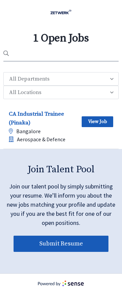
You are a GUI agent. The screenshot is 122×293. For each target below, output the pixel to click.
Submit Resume (61, 243)
